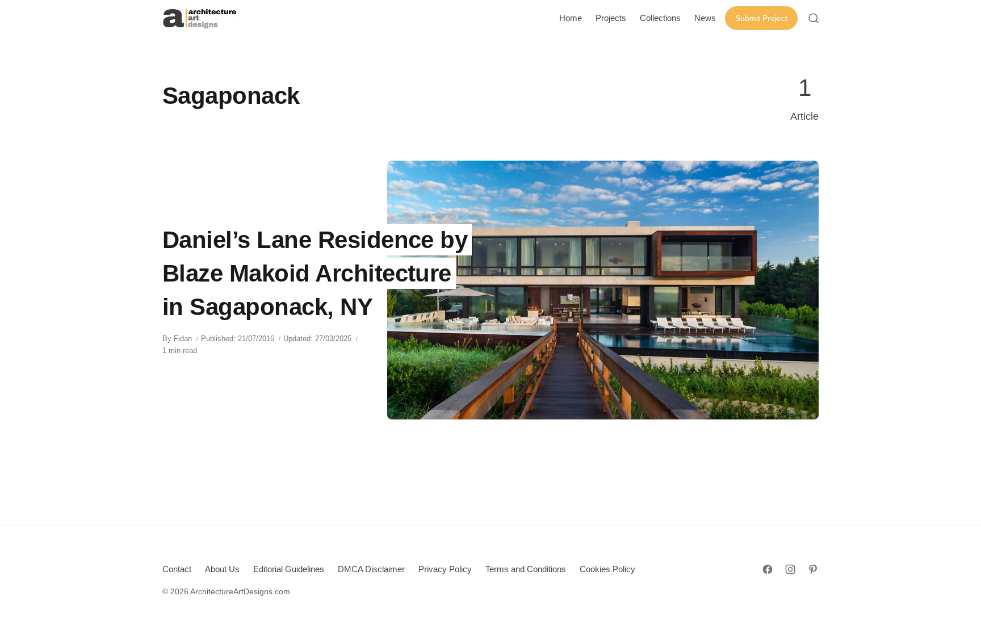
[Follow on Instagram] (790, 569)
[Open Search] (813, 18)
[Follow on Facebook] (767, 569)
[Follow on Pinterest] (813, 569)
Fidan (183, 338)
